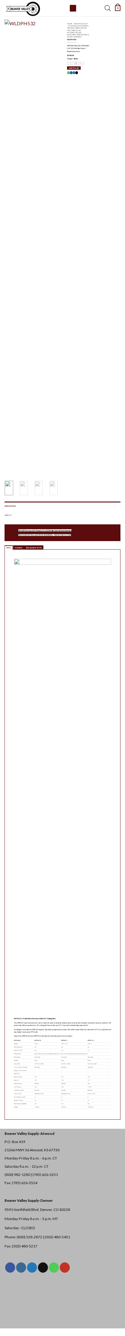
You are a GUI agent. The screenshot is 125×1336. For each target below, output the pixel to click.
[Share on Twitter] (74, 72)
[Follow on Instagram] (21, 1267)
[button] (117, 8)
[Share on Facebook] (71, 72)
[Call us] (54, 1267)
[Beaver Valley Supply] (35, 8)
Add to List (74, 68)
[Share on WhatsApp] (68, 72)
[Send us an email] (43, 1267)
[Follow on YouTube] (65, 1267)
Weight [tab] (8, 515)
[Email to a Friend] (76, 72)
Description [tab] (10, 506)
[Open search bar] (108, 8)
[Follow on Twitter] (32, 1267)
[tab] (9, 547)
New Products (81, 24)
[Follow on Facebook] (10, 1267)
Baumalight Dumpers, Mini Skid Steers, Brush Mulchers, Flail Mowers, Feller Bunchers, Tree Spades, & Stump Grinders (78, 31)
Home (69, 24)
